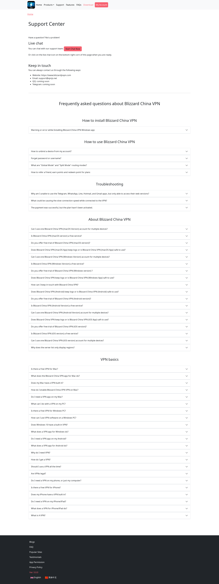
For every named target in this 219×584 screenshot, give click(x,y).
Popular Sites (35, 552)
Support (60, 4)
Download (88, 4)
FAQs (78, 4)
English (37, 577)
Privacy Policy (35, 567)
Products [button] (48, 4)
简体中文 (52, 577)
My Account (101, 4)
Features (70, 4)
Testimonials (35, 557)
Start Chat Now (73, 48)
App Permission (36, 562)
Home (39, 4)
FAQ (31, 547)
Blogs (32, 542)
